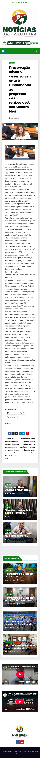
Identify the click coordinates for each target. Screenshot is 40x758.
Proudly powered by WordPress (12, 751)
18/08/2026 (11, 651)
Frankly (22, 580)
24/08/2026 (11, 580)
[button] (32, 51)
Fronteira (9, 570)
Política (12, 63)
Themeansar (20, 754)
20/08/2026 (11, 604)
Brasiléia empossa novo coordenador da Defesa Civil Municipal (20, 648)
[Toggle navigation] (36, 51)
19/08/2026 (11, 628)
